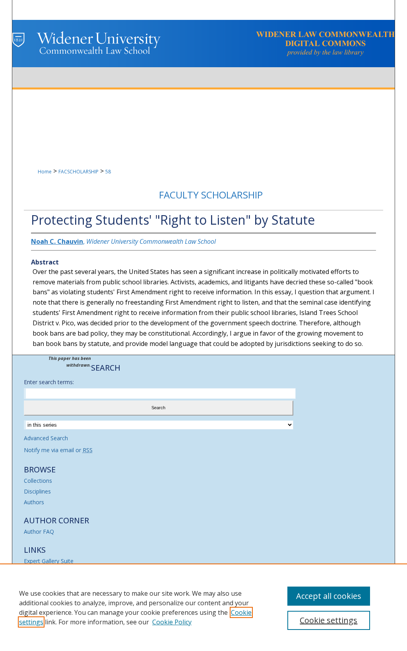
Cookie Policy (172, 622)
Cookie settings (328, 620)
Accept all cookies (328, 596)
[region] (203, 607)
